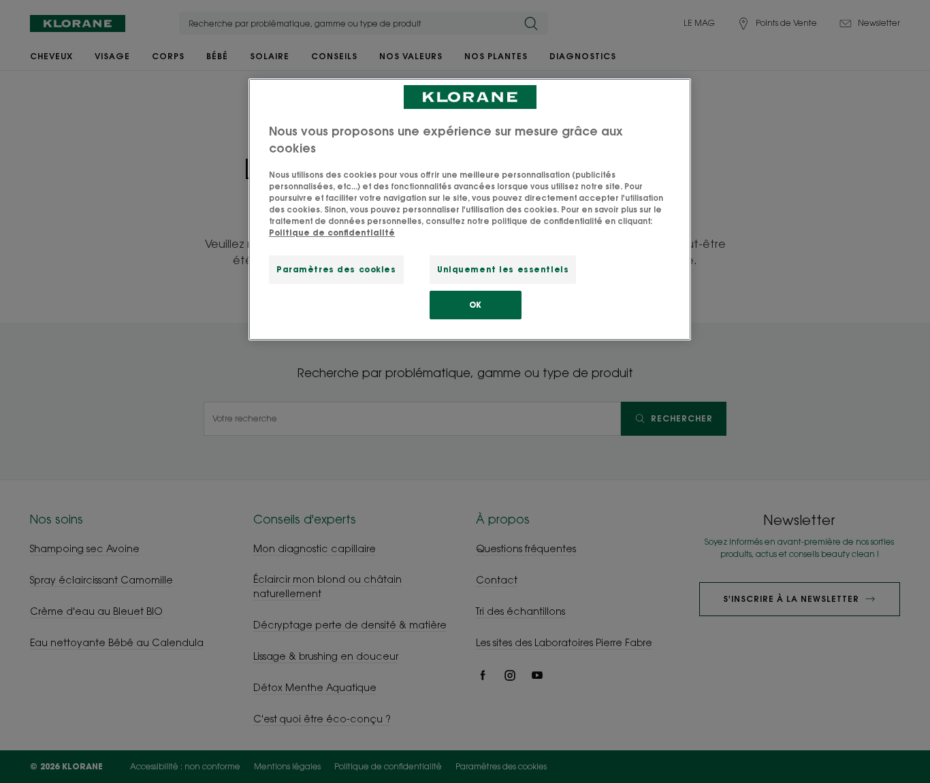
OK (475, 305)
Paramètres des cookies (336, 269)
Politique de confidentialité (332, 232)
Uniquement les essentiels (502, 269)
